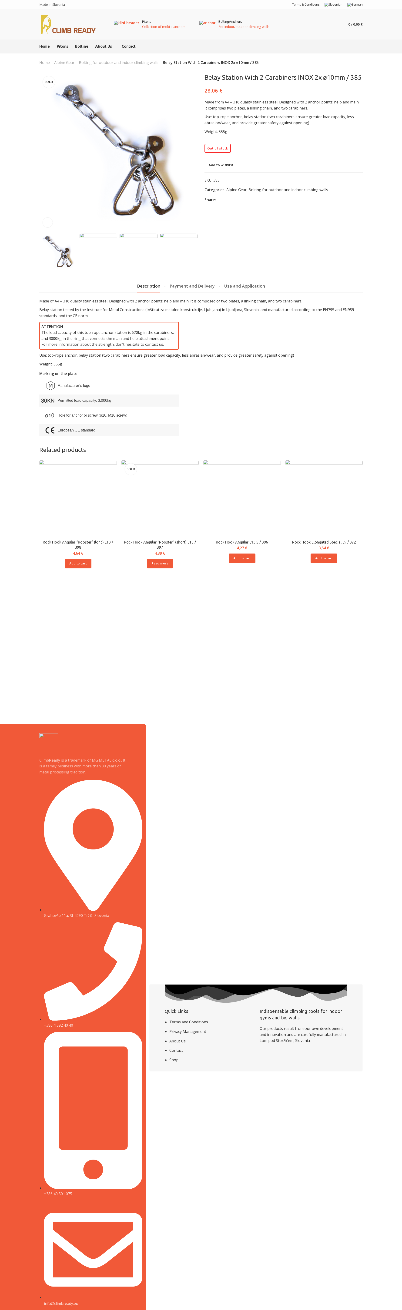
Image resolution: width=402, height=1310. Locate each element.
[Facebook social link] (280, 4)
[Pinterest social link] (231, 199)
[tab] (148, 286)
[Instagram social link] (286, 4)
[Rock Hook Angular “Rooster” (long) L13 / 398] (78, 498)
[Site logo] (68, 24)
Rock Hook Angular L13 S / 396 (242, 542)
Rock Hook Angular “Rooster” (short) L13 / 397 (160, 544)
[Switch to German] (355, 4)
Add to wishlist (221, 165)
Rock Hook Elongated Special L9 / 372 (324, 542)
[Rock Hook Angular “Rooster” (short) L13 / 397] (160, 498)
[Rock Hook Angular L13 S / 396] (242, 498)
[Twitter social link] (237, 199)
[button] (78, 563)
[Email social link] (274, 4)
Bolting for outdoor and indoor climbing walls (118, 62)
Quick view (108, 479)
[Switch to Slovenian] (333, 4)
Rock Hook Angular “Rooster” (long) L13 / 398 (78, 544)
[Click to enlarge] (48, 222)
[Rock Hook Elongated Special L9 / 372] (324, 498)
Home (44, 62)
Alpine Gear (64, 62)
